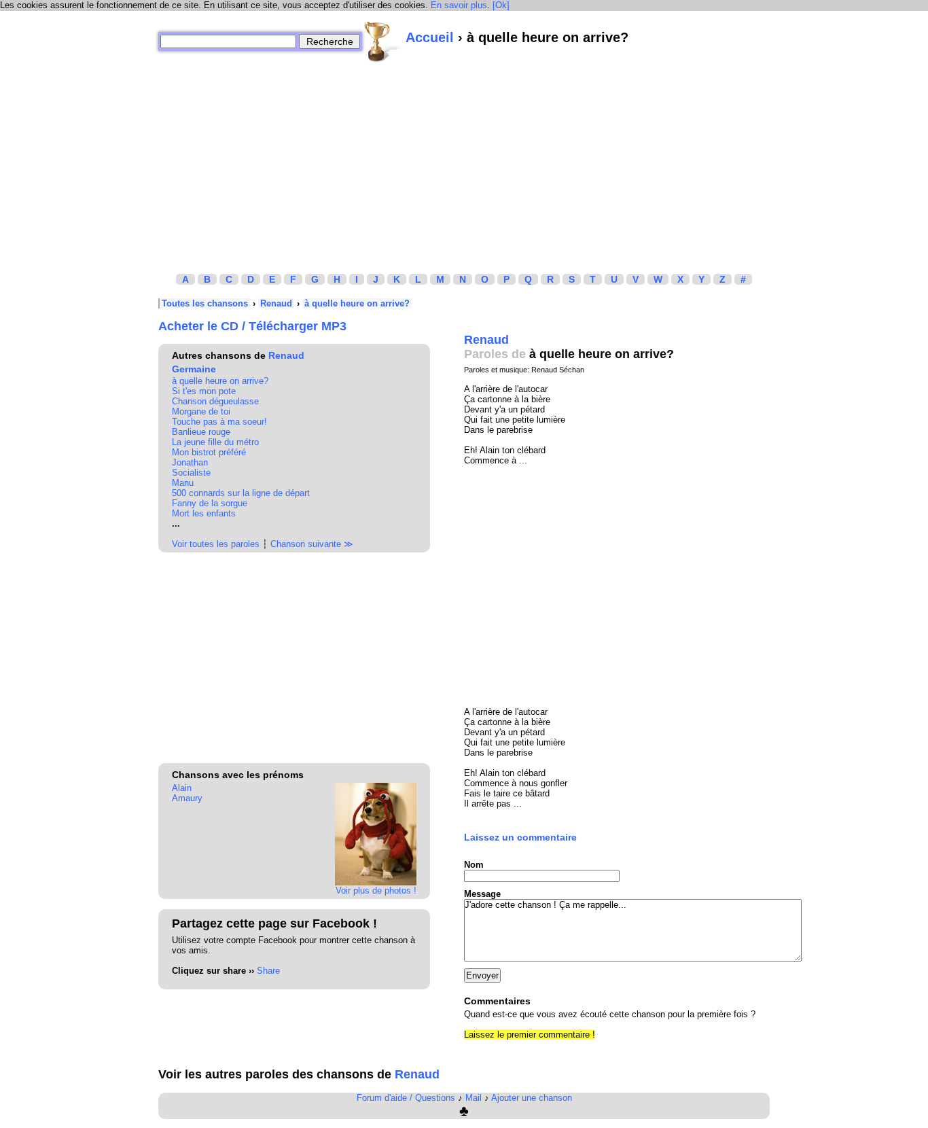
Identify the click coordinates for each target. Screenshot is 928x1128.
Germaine (194, 369)
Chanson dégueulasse (215, 401)
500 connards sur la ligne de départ (241, 493)
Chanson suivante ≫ (311, 544)
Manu (183, 483)
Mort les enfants (204, 513)
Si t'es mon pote (204, 391)
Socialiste (191, 473)
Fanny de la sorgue (209, 503)
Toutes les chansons (205, 303)
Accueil (430, 37)
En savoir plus (459, 5)
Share (268, 971)
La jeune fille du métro (215, 442)
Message (482, 894)
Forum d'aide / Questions (406, 1098)
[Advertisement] (464, 158)
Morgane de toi (201, 411)
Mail (473, 1098)
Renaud (276, 303)
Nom (474, 865)
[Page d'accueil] (384, 41)
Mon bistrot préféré (209, 452)
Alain (182, 788)
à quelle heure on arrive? (357, 303)
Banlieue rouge (201, 432)
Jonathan (190, 462)
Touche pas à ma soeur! (219, 422)
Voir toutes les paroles (216, 544)
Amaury (187, 798)
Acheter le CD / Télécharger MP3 (252, 326)
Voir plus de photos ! (376, 890)
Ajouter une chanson (531, 1098)
